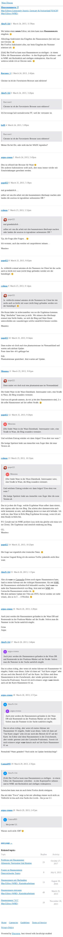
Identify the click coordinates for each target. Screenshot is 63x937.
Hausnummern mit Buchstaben (14, 880)
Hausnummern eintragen (11, 890)
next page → (6, 843)
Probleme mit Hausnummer (12, 860)
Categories (13, 923)
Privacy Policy (7, 927)
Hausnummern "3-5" (9, 900)
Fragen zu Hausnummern (11, 870)
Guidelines (25, 923)
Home (3, 923)
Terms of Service (39, 923)
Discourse (16, 933)
